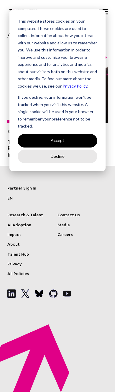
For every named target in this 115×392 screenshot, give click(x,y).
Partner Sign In (21, 188)
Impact (14, 235)
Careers (65, 235)
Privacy (14, 264)
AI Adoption (19, 225)
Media (64, 225)
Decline (58, 156)
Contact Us (69, 215)
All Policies (18, 274)
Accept (57, 140)
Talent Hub (18, 254)
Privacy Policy (75, 85)
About (13, 244)
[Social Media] (11, 293)
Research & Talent (25, 215)
